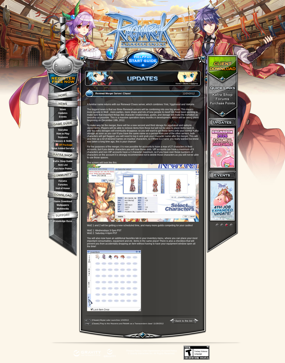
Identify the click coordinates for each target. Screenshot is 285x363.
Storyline (63, 130)
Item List (63, 165)
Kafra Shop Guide (63, 161)
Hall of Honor (63, 188)
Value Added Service (62, 148)
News (63, 109)
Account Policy (169, 350)
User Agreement (151, 350)
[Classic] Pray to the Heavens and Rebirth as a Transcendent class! (122, 323)
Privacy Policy (133, 350)
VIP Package (66, 145)
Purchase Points (63, 168)
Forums (63, 181)
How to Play (62, 133)
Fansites (63, 184)
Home (178, 83)
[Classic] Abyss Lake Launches (106, 320)
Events (63, 116)
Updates (62, 113)
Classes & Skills (63, 141)
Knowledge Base (63, 221)
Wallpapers (63, 205)
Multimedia (63, 208)
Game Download (63, 201)
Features (63, 137)
